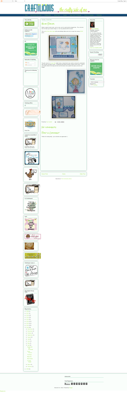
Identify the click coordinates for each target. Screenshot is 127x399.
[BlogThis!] (59, 122)
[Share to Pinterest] (63, 122)
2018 (27, 311)
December (30, 329)
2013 (27, 321)
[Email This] (58, 122)
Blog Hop (29, 356)
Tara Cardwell (95, 28)
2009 (27, 369)
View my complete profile (96, 47)
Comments (29, 65)
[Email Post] (55, 121)
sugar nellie (53, 63)
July (29, 339)
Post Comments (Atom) (66, 178)
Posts (27, 62)
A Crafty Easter (29, 361)
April (29, 345)
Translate (95, 85)
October (30, 333)
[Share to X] (60, 122)
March (29, 364)
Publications (99, 15)
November (30, 331)
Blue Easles (30, 358)
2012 (27, 323)
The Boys (29, 354)
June (29, 341)
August (29, 337)
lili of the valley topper (50, 31)
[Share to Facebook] (62, 122)
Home (26, 15)
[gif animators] (29, 249)
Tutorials (65, 15)
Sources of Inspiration (89, 15)
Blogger (70, 387)
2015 (27, 317)
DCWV (81, 31)
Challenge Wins (47, 15)
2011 (27, 325)
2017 (27, 313)
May (29, 343)
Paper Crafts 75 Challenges (75, 15)
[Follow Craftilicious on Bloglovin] (31, 34)
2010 (27, 327)
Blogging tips (3, 391)
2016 (27, 315)
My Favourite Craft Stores (36, 15)
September (30, 335)
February (30, 366)
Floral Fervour (29, 352)
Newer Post (45, 174)
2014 (27, 319)
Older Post (82, 174)
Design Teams (57, 15)
